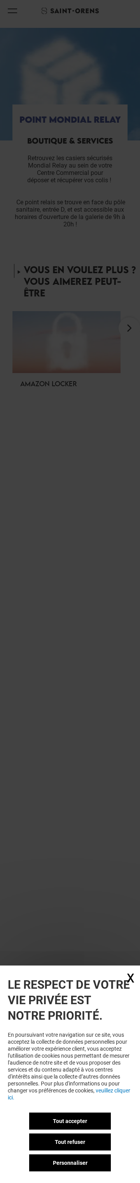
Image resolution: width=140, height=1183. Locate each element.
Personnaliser (70, 1163)
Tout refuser (70, 1142)
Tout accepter (70, 1121)
